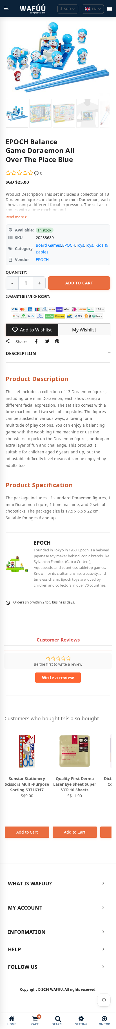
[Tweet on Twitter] (47, 341)
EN (94, 8)
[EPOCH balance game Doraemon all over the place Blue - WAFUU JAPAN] (17, 113)
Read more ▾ (16, 216)
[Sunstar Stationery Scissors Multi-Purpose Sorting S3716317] (27, 751)
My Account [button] (25, 907)
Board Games (48, 245)
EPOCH (68, 245)
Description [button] (21, 353)
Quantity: (16, 272)
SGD (66, 8)
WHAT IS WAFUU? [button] (30, 883)
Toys (80, 245)
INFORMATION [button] (27, 931)
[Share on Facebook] (37, 341)
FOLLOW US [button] (23, 966)
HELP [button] (14, 949)
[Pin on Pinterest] (57, 341)
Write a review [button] (58, 677)
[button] (20, 173)
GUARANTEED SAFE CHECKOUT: (28, 297)
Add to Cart (27, 832)
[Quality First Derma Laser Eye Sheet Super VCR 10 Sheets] (75, 751)
